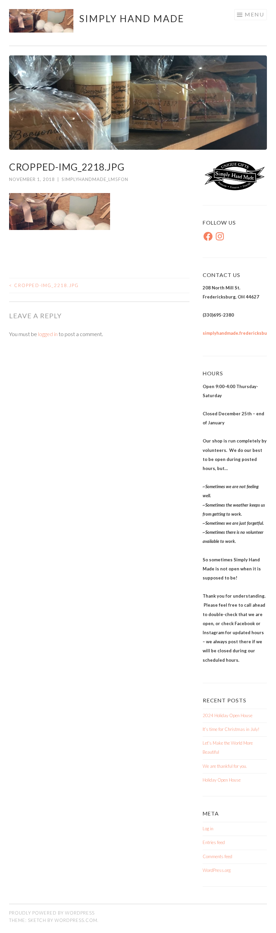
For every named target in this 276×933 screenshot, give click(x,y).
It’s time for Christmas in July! (231, 729)
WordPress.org (217, 870)
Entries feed (214, 842)
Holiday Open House (222, 780)
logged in (48, 334)
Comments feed (217, 856)
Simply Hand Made (131, 18)
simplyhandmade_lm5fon (95, 179)
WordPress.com (76, 920)
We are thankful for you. (225, 766)
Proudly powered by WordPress (52, 913)
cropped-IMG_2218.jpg (44, 285)
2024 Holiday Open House (227, 715)
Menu (254, 14)
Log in (208, 828)
